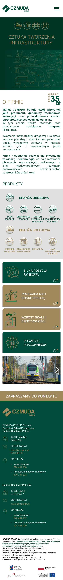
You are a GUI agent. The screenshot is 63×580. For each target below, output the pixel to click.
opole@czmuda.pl (20, 504)
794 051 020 (20, 525)
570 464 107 (20, 518)
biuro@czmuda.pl (20, 450)
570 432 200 (20, 467)
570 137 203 (20, 475)
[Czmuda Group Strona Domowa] (15, 8)
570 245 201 (17, 453)
